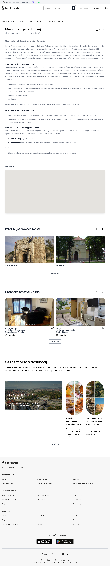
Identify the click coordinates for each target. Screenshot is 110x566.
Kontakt (39, 520)
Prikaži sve (55, 274)
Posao (39, 524)
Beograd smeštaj (8, 495)
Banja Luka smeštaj (8, 504)
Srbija (24, 21)
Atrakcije (39, 21)
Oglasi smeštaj (42, 515)
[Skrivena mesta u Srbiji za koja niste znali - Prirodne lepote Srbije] (95, 398)
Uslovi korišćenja (53, 562)
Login (75, 515)
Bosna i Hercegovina (44, 483)
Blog (74, 520)
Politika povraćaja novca (68, 562)
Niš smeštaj (41, 499)
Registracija (6, 520)
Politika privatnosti (39, 562)
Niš (31, 21)
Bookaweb (5, 21)
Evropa (15, 21)
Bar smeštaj (77, 504)
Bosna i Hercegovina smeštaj (83, 483)
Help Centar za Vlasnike (10, 524)
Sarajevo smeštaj (79, 499)
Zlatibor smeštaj (78, 495)
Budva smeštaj (42, 504)
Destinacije (5, 515)
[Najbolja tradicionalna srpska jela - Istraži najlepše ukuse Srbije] (74, 398)
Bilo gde (48, 8)
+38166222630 (22, 2)
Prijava (106, 8)
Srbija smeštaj (42, 479)
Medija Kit (76, 524)
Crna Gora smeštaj (8, 483)
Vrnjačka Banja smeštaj (10, 499)
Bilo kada (58, 8)
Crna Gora (76, 479)
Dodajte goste (69, 8)
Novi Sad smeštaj (43, 495)
